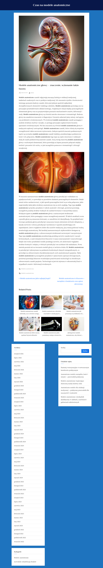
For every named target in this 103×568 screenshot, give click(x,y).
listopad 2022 (18, 534)
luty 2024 (17, 474)
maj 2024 (17, 462)
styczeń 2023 (18, 526)
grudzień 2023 (19, 482)
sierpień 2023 (18, 498)
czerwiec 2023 (19, 506)
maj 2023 (17, 510)
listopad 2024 (18, 438)
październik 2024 (20, 442)
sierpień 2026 (18, 354)
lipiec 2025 (18, 406)
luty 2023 (17, 522)
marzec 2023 (18, 518)
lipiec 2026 (18, 358)
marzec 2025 (18, 422)
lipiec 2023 (18, 502)
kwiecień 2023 (19, 514)
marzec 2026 (18, 374)
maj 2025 (17, 414)
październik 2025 (20, 394)
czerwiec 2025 (19, 410)
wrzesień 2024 (19, 446)
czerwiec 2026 (19, 362)
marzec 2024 (18, 470)
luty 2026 (17, 378)
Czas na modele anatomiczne (51, 5)
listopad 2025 (18, 390)
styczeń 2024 (18, 478)
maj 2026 (17, 366)
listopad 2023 (18, 486)
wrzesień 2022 (19, 542)
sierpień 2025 (18, 402)
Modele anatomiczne (27, 269)
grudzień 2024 (19, 434)
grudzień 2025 (19, 386)
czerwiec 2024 (19, 458)
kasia (32, 93)
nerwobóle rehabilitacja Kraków (25, 562)
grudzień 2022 (19, 530)
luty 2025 (17, 426)
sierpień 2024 (18, 450)
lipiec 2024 (18, 454)
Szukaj (63, 348)
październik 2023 (20, 490)
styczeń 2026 (18, 382)
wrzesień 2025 (19, 398)
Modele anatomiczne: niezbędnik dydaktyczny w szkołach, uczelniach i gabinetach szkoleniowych (74, 399)
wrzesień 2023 (19, 494)
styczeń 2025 (18, 430)
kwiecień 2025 (19, 418)
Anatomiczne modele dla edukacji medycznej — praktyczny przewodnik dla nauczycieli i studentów (75, 390)
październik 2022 (20, 538)
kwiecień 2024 (19, 466)
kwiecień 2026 (19, 370)
